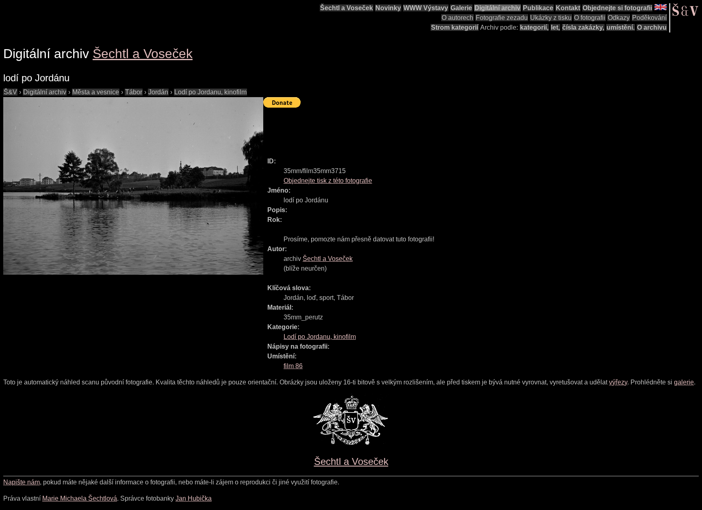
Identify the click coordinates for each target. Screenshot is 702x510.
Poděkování (649, 17)
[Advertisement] (411, 129)
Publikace (538, 7)
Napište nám (21, 482)
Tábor (133, 92)
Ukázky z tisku (551, 17)
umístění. (621, 27)
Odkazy (619, 17)
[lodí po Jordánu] (133, 186)
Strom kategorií (454, 27)
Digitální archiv (497, 7)
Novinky (388, 7)
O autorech (457, 17)
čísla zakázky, (583, 27)
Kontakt (568, 7)
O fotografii (589, 17)
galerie (684, 382)
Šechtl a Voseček (346, 7)
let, (555, 27)
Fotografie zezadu (502, 17)
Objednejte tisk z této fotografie (328, 180)
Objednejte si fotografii (617, 7)
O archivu (652, 27)
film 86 (293, 365)
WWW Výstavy (425, 7)
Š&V (10, 92)
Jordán (158, 92)
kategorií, (534, 27)
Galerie (461, 7)
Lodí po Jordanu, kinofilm (210, 92)
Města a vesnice (95, 92)
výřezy (618, 382)
